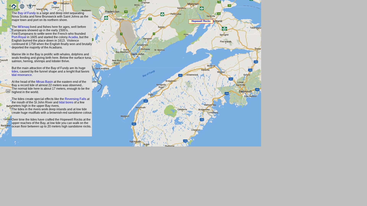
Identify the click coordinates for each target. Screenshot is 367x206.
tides (15, 71)
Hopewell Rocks (201, 21)
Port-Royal (19, 37)
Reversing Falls (75, 99)
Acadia (73, 37)
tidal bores (66, 102)
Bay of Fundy (27, 13)
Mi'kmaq (23, 26)
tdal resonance (22, 74)
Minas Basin (44, 81)
